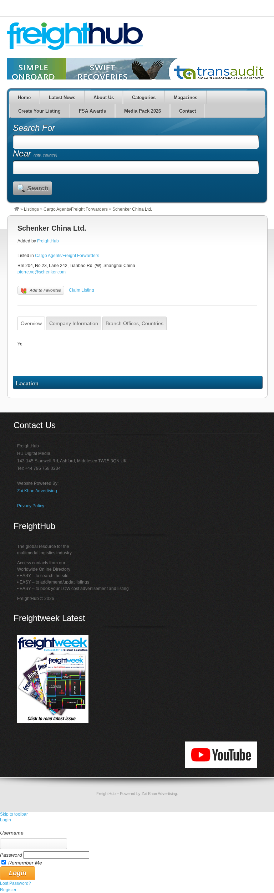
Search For (34, 128)
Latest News (62, 97)
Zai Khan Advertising (37, 490)
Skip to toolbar (14, 814)
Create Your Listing (39, 111)
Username (12, 833)
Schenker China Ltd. (51, 228)
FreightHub (48, 240)
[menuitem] (137, 826)
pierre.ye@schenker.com (41, 272)
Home (24, 97)
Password (11, 855)
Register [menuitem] (8, 889)
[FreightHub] (16, 209)
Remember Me (25, 863)
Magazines (185, 97)
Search (38, 188)
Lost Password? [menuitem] (15, 883)
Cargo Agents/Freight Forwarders (76, 209)
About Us (103, 97)
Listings (31, 209)
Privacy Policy (30, 505)
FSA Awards (92, 111)
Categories (144, 97)
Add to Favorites (45, 290)
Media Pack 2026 (142, 111)
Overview (31, 323)
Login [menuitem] (5, 819)
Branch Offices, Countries (134, 323)
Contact (187, 111)
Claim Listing (81, 290)
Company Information (73, 323)
